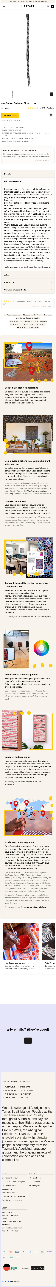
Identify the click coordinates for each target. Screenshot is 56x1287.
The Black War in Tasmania (18, 1094)
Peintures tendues (19, 324)
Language (25, 1268)
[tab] (28, 173)
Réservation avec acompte (12, 120)
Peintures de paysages (28, 327)
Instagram (36, 1185)
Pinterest (35, 1182)
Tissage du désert (37, 324)
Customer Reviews (10, 1178)
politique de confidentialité (13, 1196)
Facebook (36, 1178)
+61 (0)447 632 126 (11, 1231)
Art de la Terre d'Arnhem (28, 318)
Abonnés (43, 321)
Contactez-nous (9, 1185)
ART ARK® (14, 1281)
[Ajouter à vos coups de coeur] (51, 115)
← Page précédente (13, 315)
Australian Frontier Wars (17, 1087)
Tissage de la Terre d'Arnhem (37, 315)
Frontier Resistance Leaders (19, 1090)
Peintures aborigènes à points (24, 321)
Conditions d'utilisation (12, 1200)
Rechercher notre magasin (14, 1182)
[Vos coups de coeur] (48, 6)
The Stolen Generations (16, 1097)
